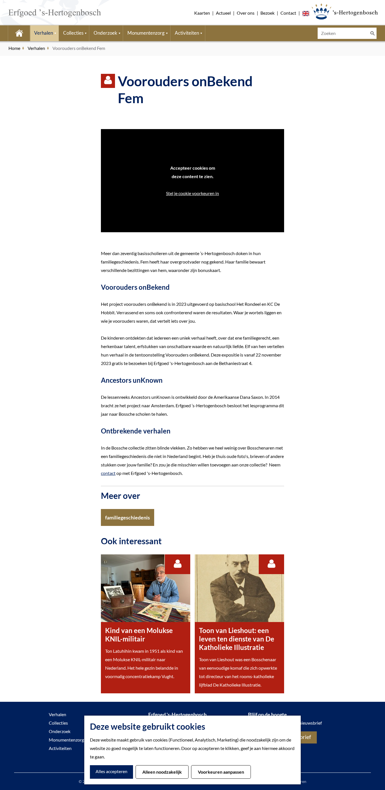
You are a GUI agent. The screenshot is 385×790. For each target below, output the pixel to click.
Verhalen (57, 714)
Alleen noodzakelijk (162, 771)
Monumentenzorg (66, 739)
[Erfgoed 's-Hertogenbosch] (344, 11)
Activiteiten (60, 748)
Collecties (58, 722)
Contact (288, 13)
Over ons (246, 13)
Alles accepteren (111, 771)
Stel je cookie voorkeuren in (192, 193)
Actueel (223, 13)
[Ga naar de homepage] (46, 12)
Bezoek (267, 13)
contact (108, 473)
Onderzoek (59, 731)
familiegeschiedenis (127, 517)
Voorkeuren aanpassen (221, 771)
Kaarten (202, 13)
